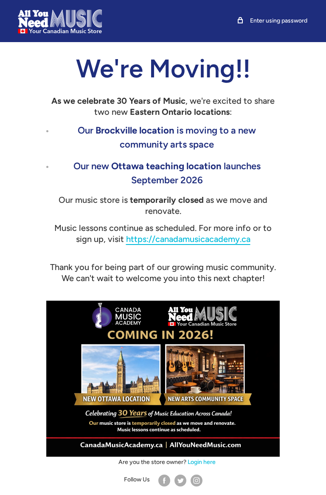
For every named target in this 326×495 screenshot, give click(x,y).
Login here (202, 462)
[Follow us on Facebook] (164, 480)
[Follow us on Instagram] (196, 480)
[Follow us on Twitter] (180, 480)
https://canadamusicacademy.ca (188, 239)
